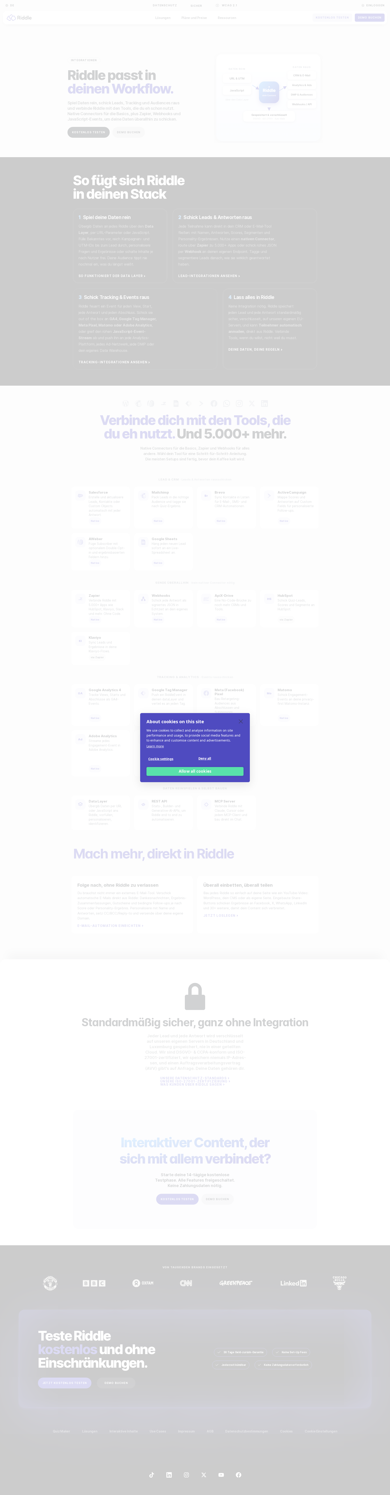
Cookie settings (160, 759)
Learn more (155, 746)
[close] (240, 721)
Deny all (204, 758)
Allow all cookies (195, 771)
